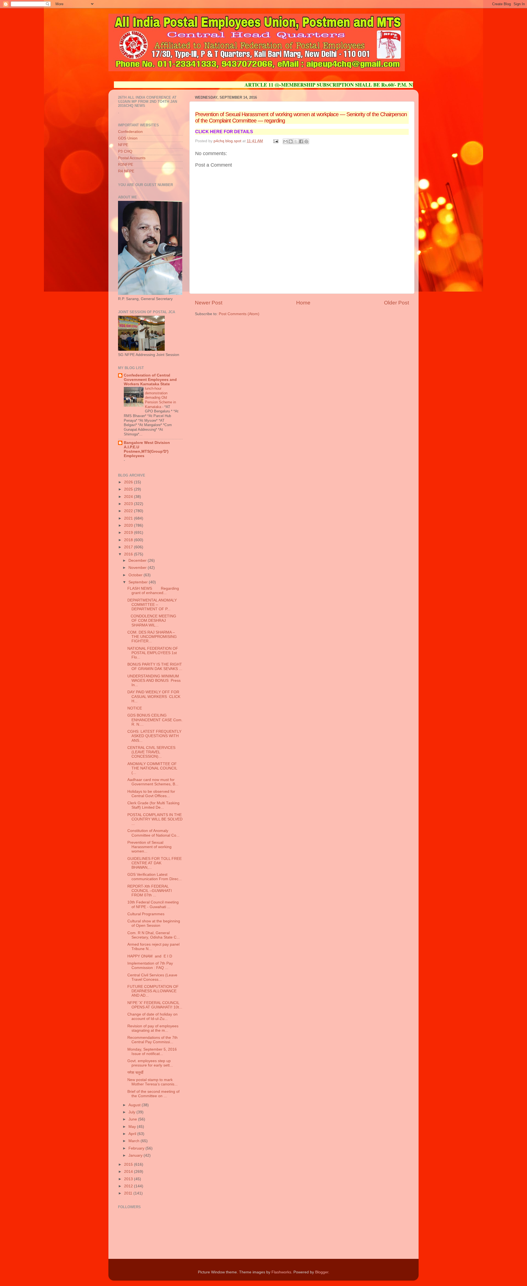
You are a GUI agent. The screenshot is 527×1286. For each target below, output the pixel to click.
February (136, 1148)
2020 (129, 525)
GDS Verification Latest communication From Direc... (154, 876)
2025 (129, 489)
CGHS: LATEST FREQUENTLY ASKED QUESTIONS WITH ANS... (154, 735)
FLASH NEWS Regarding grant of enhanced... (153, 590)
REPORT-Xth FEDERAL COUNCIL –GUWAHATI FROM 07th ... (149, 890)
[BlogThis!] (290, 141)
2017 (129, 547)
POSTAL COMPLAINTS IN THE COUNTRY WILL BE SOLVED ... (155, 819)
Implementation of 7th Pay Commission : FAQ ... (150, 965)
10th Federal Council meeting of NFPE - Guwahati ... (153, 904)
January (136, 1155)
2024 (129, 497)
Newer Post (208, 303)
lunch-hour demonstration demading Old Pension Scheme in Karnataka (160, 397)
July (132, 1112)
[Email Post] (275, 141)
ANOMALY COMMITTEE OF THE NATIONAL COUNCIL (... (152, 768)
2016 (129, 554)
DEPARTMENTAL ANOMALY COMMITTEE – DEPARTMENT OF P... (152, 604)
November (138, 568)
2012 (129, 1186)
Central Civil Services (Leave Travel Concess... (152, 977)
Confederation (130, 132)
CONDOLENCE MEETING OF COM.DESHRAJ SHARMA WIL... (151, 620)
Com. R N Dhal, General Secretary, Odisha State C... (153, 935)
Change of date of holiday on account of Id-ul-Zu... (152, 1016)
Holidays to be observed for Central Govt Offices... (151, 793)
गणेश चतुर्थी (135, 1073)
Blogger (321, 1272)
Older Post (396, 303)
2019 (129, 533)
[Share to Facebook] (301, 141)
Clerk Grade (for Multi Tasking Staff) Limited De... (153, 805)
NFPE (123, 145)
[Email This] (285, 141)
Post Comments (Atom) (239, 314)
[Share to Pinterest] (306, 141)
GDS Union (128, 138)
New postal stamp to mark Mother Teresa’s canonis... (152, 1082)
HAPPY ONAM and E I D (149, 956)
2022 (129, 511)
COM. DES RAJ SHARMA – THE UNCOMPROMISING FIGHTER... (152, 636)
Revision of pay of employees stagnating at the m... (152, 1028)
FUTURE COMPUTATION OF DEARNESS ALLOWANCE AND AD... (153, 991)
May (132, 1127)
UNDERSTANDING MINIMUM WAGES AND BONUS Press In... (154, 680)
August (135, 1105)
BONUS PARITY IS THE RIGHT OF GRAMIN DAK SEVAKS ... (154, 666)
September (138, 582)
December (138, 560)
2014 (129, 1172)
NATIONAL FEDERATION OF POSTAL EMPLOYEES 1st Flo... (152, 652)
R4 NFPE (126, 171)
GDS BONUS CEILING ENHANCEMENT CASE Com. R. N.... (155, 719)
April (132, 1134)
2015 (129, 1164)
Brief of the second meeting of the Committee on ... (153, 1094)
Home (303, 303)
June (133, 1119)
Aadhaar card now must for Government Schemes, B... (152, 782)
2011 (128, 1193)
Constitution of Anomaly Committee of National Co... (153, 833)
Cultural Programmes (145, 914)
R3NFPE (125, 164)
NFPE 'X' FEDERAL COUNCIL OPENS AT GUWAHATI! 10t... (154, 1005)
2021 (129, 518)
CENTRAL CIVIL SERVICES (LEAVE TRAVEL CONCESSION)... (151, 752)
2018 (129, 540)
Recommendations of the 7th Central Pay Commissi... (152, 1040)
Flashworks (281, 1272)
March (134, 1141)
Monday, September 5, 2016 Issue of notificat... (152, 1051)
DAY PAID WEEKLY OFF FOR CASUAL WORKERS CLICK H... (153, 696)
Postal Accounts (131, 158)
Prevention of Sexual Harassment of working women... (149, 846)
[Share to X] (296, 141)
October (136, 575)
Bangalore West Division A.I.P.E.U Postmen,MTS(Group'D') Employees (147, 449)
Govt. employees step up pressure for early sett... (150, 1063)
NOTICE (141, 708)
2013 (129, 1179)
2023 (129, 504)
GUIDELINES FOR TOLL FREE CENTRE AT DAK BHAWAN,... (154, 863)
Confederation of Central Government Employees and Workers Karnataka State (150, 379)
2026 (129, 482)
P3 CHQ (125, 151)
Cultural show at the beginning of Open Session (153, 923)
